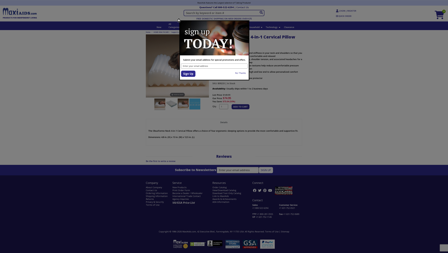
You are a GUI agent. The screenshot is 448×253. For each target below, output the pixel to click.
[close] (179, 20)
